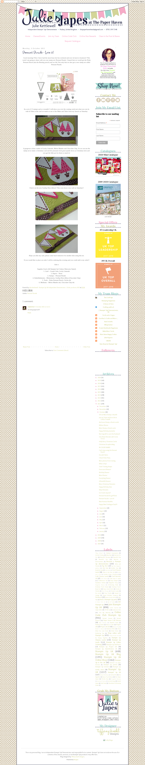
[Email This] (23, 290)
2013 (99, 398)
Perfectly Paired (99, 624)
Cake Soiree (107, 570)
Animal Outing (99, 555)
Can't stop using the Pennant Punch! (108, 451)
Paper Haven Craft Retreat (112, 620)
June (100, 517)
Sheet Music (114, 631)
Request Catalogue (72, 41)
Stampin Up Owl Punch (114, 645)
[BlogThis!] (25, 290)
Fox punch (98, 593)
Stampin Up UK (104, 651)
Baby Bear (109, 555)
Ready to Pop (116, 626)
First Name (99, 129)
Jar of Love (111, 602)
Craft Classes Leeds (101, 576)
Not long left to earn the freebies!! (109, 434)
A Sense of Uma (108, 304)
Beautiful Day (117, 557)
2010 (99, 535)
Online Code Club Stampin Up (108, 614)
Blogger (76, 759)
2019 (99, 380)
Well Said (103, 683)
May (100, 520)
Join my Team (53, 36)
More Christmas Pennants (107, 484)
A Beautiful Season (105, 481)
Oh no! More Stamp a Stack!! (108, 415)
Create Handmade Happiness (108, 328)
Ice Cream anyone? (105, 493)
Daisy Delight (114, 580)
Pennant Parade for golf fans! (108, 496)
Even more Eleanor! (105, 469)
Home (27, 36)
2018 (99, 383)
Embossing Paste (113, 585)
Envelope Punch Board (101, 587)
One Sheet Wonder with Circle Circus (108, 438)
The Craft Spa (108, 297)
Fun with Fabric (103, 455)
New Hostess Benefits (106, 501)
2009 (99, 538)
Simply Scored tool (114, 635)
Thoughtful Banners (116, 679)
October (102, 412)
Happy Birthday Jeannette (107, 431)
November (102, 409)
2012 (99, 401)
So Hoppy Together (101, 638)
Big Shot (105, 566)
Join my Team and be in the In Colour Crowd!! (108, 418)
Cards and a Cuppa (108, 315)
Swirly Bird (114, 675)
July (100, 514)
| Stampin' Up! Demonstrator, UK (108, 311)
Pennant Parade (32, 293)
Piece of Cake (110, 624)
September (103, 508)
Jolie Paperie (108, 338)
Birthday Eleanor (104, 472)
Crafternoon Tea (103, 580)
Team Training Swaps (105, 467)
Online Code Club (69, 36)
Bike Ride (105, 568)
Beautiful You (103, 559)
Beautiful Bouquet (105, 557)
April (101, 523)
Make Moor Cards (108, 331)
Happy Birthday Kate (105, 487)
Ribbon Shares (103, 425)
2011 (99, 404)
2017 (99, 386)
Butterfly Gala (99, 570)
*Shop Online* (99, 553)
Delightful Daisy (113, 582)
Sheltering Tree (99, 633)
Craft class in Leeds (115, 578)
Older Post (86, 347)
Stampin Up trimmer (102, 667)
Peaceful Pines (114, 622)
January (101, 531)
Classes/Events (39, 36)
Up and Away (111, 681)
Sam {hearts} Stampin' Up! (108, 344)
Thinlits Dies (104, 679)
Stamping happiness (108, 301)
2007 (99, 544)
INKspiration (108, 325)
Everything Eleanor (105, 478)
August (101, 511)
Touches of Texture (101, 681)
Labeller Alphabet (114, 607)
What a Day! (103, 464)
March (101, 525)
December (102, 406)
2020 (99, 378)
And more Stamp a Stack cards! (109, 422)
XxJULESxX (31, 307)
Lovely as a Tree (116, 610)
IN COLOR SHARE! (104, 447)
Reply (29, 313)
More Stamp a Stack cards (107, 428)
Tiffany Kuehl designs (77, 757)
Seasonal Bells (111, 629)
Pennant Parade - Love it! (106, 498)
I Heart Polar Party (104, 458)
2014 (99, 395)
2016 (99, 389)
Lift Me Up (107, 610)
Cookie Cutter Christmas (111, 574)
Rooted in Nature (99, 629)
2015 (99, 392)
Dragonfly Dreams (100, 585)
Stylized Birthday (104, 675)
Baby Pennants (103, 490)
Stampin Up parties (110, 665)
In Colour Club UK (100, 602)
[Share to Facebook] (29, 290)
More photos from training (107, 461)
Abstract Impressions (112, 553)
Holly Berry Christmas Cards (108, 441)
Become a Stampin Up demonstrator (108, 562)
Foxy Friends (108, 593)
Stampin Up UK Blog (108, 654)
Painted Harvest (107, 618)
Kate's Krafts (108, 322)
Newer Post (26, 347)
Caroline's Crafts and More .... (108, 318)
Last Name (99, 135)
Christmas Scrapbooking (107, 444)
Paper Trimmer (102, 622)
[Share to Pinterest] (31, 290)
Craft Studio (104, 578)
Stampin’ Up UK (114, 672)
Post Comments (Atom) (61, 350)
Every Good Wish (108, 589)
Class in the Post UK (109, 572)
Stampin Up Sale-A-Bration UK (106, 649)
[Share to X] (27, 290)
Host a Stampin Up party (108, 599)
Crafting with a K (108, 307)
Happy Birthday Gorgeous (110, 595)
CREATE (108, 341)
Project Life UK (105, 627)
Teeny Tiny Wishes (107, 677)
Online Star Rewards (88, 36)
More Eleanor (103, 475)
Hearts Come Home (110, 597)
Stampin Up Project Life (108, 647)
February (102, 528)
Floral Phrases (105, 591)
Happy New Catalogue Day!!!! (108, 504)
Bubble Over (114, 568)
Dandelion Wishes (100, 582)
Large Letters (98, 610)
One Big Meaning (105, 612)
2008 (99, 541)
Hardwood (98, 597)
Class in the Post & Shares (109, 36)
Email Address (101, 123)
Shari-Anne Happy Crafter (108, 334)
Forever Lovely (115, 591)
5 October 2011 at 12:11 (42, 307)
